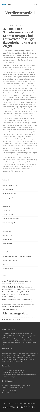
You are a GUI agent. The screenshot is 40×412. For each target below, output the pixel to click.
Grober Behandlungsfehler (11, 218)
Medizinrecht (27, 299)
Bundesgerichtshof (7, 289)
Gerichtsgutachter (8, 214)
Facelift (10, 292)
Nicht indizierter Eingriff (25, 302)
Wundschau (17, 319)
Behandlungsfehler (8, 198)
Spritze (23, 317)
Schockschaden (7, 248)
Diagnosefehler (25, 289)
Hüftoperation (7, 297)
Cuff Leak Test (17, 289)
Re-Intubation (28, 306)
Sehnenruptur (17, 317)
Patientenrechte (7, 235)
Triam (26, 317)
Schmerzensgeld (7, 243)
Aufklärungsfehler (8, 189)
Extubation (5, 292)
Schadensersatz (9, 309)
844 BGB (4, 281)
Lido (21, 299)
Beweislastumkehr (8, 202)
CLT (13, 289)
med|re (23, 25)
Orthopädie (20, 304)
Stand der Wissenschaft (10, 260)
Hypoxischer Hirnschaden (22, 294)
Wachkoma (11, 319)
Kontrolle (4, 299)
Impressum (11, 406)
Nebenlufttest (5, 302)
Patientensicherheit (19, 306)
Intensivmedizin (22, 297)
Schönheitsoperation (7, 317)
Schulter (26, 314)
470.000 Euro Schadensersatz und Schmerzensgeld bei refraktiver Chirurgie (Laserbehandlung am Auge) (19, 37)
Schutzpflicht (6, 252)
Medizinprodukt (7, 231)
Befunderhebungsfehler (10, 193)
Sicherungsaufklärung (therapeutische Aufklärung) (17, 256)
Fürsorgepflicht (7, 206)
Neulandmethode (14, 302)
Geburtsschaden (8, 210)
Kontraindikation (31, 297)
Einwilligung (32, 289)
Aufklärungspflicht (6, 283)
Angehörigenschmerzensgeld (11, 185)
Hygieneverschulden (9, 227)
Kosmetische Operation (13, 299)
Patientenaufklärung (28, 304)
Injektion (15, 297)
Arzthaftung (12, 281)
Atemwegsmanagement (25, 281)
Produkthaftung (7, 239)
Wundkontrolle (7, 264)
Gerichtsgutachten (9, 294)
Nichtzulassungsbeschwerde (9, 304)
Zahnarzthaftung (8, 268)
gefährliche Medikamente (27, 292)
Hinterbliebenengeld (9, 223)
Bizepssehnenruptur (27, 287)
